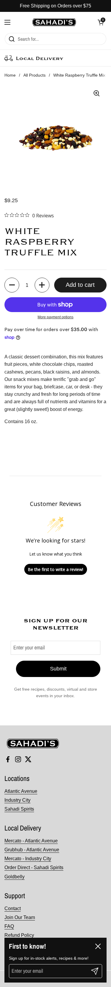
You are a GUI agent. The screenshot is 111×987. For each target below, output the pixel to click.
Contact (12, 908)
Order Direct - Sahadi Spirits (33, 867)
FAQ (9, 926)
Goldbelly (14, 876)
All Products (34, 75)
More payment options (55, 317)
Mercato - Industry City (27, 858)
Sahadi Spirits (19, 809)
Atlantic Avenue (20, 791)
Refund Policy (19, 935)
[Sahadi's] (54, 22)
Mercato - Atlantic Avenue (31, 840)
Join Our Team (19, 917)
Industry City (17, 800)
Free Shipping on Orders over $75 (55, 5)
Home (10, 75)
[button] (101, 22)
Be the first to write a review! (55, 569)
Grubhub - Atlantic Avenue (31, 849)
